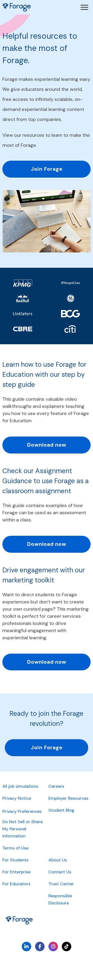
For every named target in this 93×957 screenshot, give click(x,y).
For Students (15, 860)
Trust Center (61, 884)
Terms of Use (15, 848)
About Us (57, 860)
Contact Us (59, 872)
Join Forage (46, 168)
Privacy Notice (16, 798)
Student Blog (61, 810)
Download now (46, 444)
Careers (56, 786)
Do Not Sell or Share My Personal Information (22, 829)
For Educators (16, 884)
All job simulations (20, 786)
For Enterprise (16, 872)
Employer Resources (68, 798)
